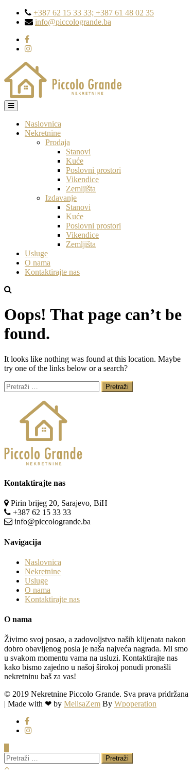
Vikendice (82, 179)
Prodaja (57, 142)
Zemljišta (81, 188)
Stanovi (78, 151)
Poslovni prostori (93, 170)
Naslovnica (43, 123)
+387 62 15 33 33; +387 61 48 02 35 (93, 12)
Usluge (36, 253)
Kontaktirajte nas (52, 272)
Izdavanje (61, 197)
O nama (37, 262)
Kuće (74, 160)
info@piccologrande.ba (73, 21)
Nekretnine (43, 133)
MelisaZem (82, 703)
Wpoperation (135, 703)
